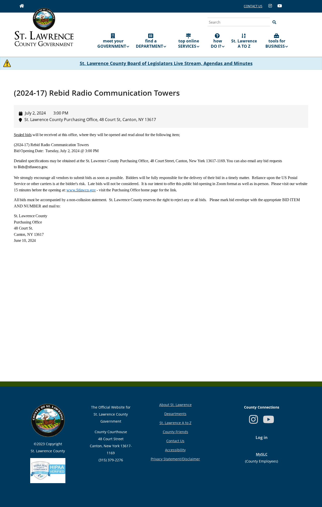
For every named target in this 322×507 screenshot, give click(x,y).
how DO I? (216, 43)
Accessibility (175, 449)
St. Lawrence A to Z (175, 422)
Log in (262, 437)
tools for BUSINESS (275, 43)
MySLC (261, 454)
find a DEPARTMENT (149, 43)
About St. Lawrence (175, 404)
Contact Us (175, 440)
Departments (175, 413)
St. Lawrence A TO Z (244, 43)
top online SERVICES (188, 43)
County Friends (175, 431)
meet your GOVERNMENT (111, 43)
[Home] (44, 31)
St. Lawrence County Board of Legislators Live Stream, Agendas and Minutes (166, 63)
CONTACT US (253, 6)
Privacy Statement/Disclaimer (175, 459)
